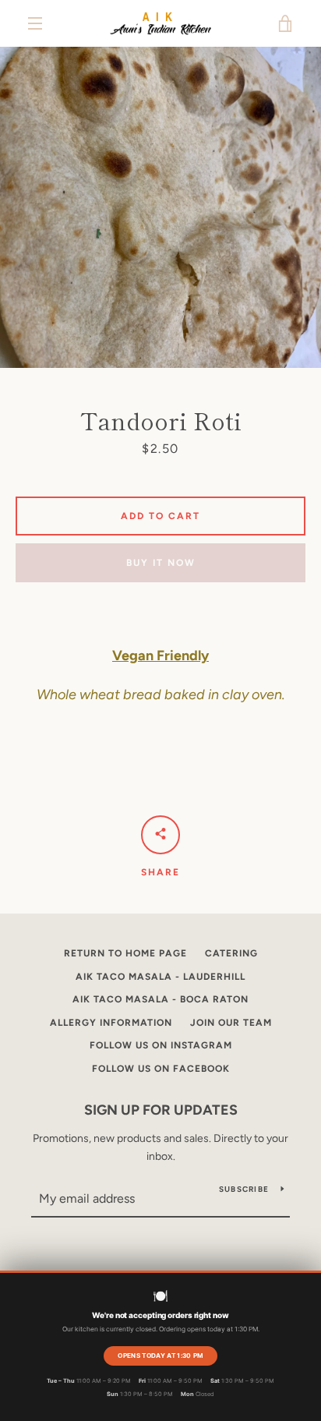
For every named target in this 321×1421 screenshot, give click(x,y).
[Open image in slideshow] (160, 207)
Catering (231, 953)
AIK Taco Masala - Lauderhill (160, 976)
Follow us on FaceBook (161, 1068)
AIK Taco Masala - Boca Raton (160, 999)
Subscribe (244, 1189)
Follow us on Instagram (161, 1045)
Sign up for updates (161, 1110)
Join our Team (231, 1022)
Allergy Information (111, 1022)
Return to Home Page (125, 953)
